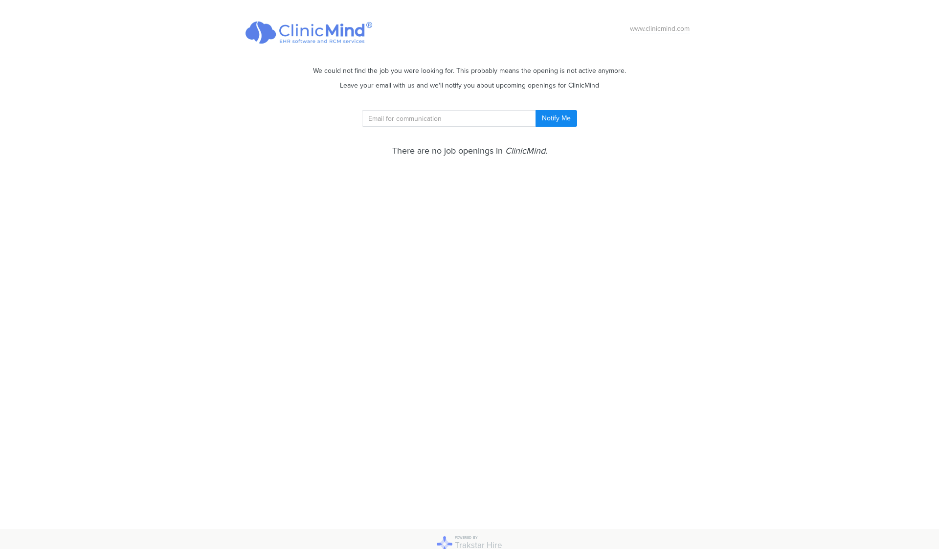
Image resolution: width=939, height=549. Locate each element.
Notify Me (556, 118)
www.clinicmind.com (660, 28)
